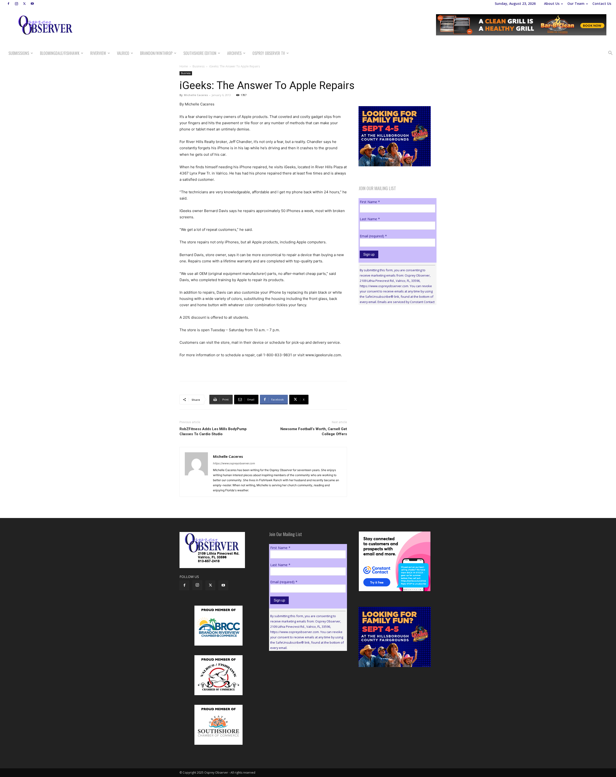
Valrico (123, 53)
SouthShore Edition (199, 53)
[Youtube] (32, 3)
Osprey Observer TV (268, 53)
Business (198, 66)
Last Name (370, 219)
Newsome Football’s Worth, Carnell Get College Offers (313, 431)
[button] (610, 53)
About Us (551, 3)
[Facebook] (8, 3)
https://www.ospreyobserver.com (234, 463)
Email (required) (373, 236)
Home (184, 66)
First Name (370, 202)
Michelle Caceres (196, 95)
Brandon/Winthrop (156, 53)
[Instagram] (16, 3)
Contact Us (601, 3)
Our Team (575, 3)
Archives (234, 53)
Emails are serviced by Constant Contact (406, 302)
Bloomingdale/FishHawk (59, 53)
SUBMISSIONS (18, 53)
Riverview (98, 53)
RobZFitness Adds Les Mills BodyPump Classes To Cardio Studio (213, 431)
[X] (24, 3)
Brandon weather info (395, 352)
